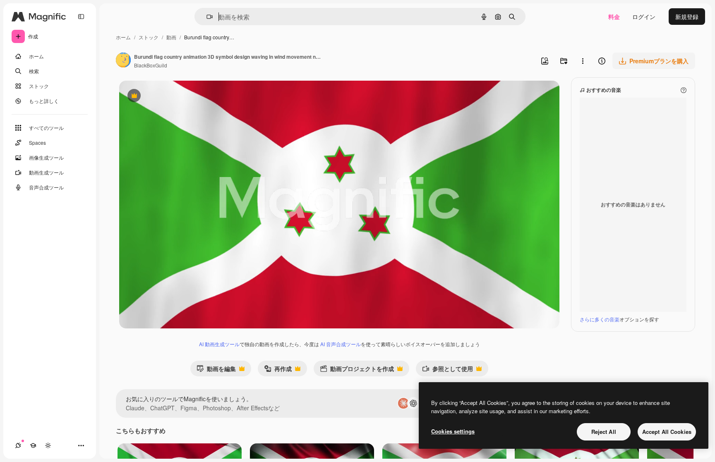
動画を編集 (216, 370)
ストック (148, 37)
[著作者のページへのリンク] (123, 61)
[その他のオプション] (582, 61)
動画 (171, 37)
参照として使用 (447, 370)
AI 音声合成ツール (340, 343)
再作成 (278, 370)
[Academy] (33, 445)
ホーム (123, 37)
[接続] (18, 445)
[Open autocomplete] (206, 17)
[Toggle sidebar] (81, 16)
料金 (614, 16)
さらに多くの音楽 (599, 319)
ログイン (643, 16)
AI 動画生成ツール (219, 343)
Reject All (603, 432)
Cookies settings (453, 431)
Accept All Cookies (666, 432)
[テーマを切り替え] (48, 445)
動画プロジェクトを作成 (357, 370)
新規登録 (686, 16)
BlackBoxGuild (150, 65)
